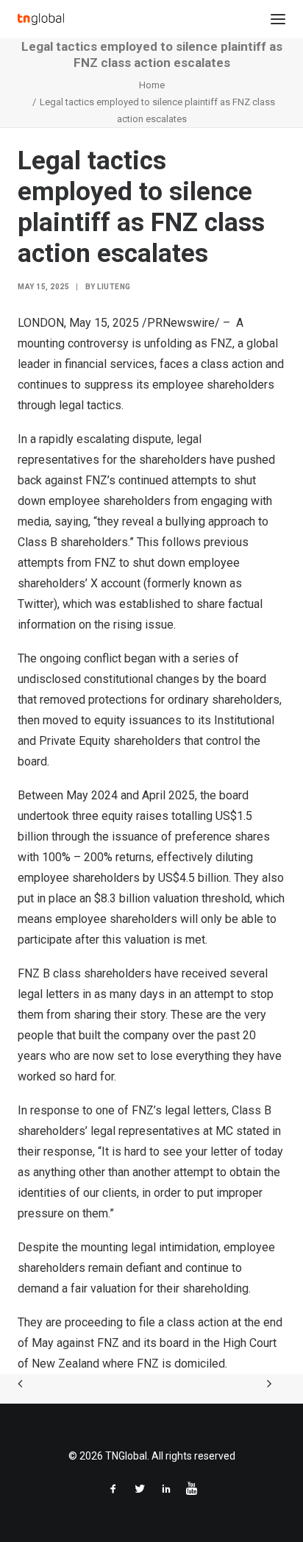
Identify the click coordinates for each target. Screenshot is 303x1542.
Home (152, 85)
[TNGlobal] (41, 19)
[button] (278, 19)
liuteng (114, 287)
